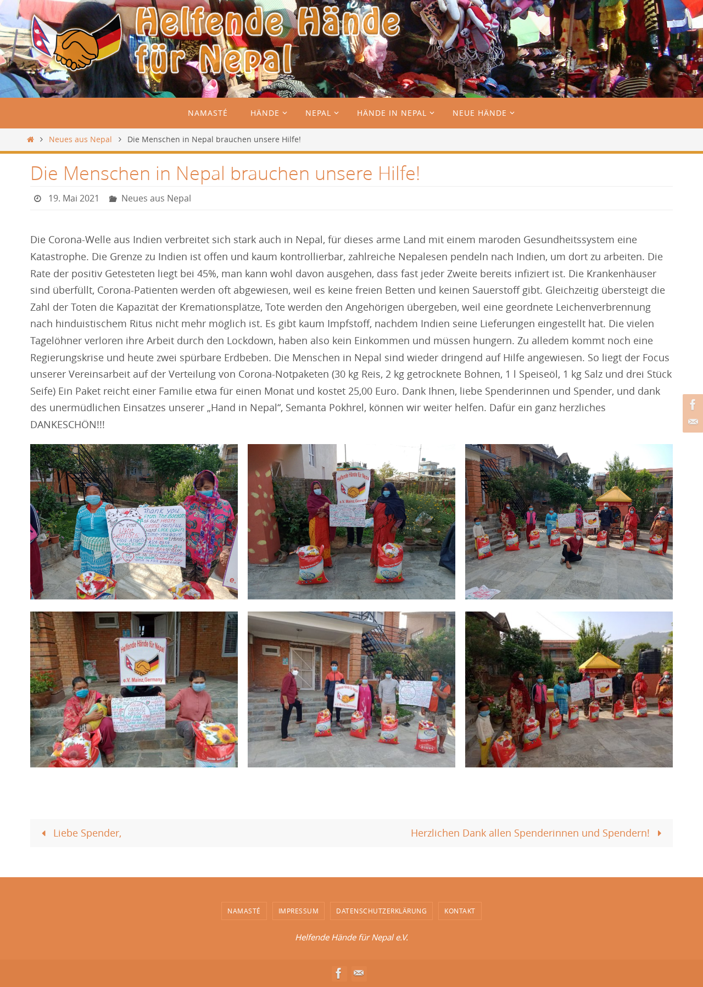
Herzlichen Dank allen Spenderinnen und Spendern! (531, 832)
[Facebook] (691, 404)
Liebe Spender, (86, 832)
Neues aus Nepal (80, 139)
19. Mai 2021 (73, 198)
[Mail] (691, 422)
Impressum (298, 910)
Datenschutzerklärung (381, 910)
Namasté (244, 910)
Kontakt (460, 910)
